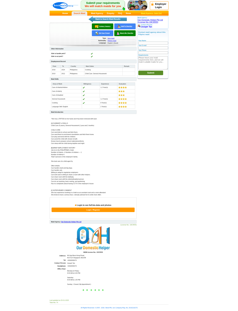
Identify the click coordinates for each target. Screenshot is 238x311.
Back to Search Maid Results (107, 19)
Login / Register (93, 210)
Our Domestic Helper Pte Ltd (71, 222)
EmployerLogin (160, 6)
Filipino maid (112, 41)
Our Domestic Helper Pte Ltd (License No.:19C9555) (150, 21)
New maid (111, 38)
